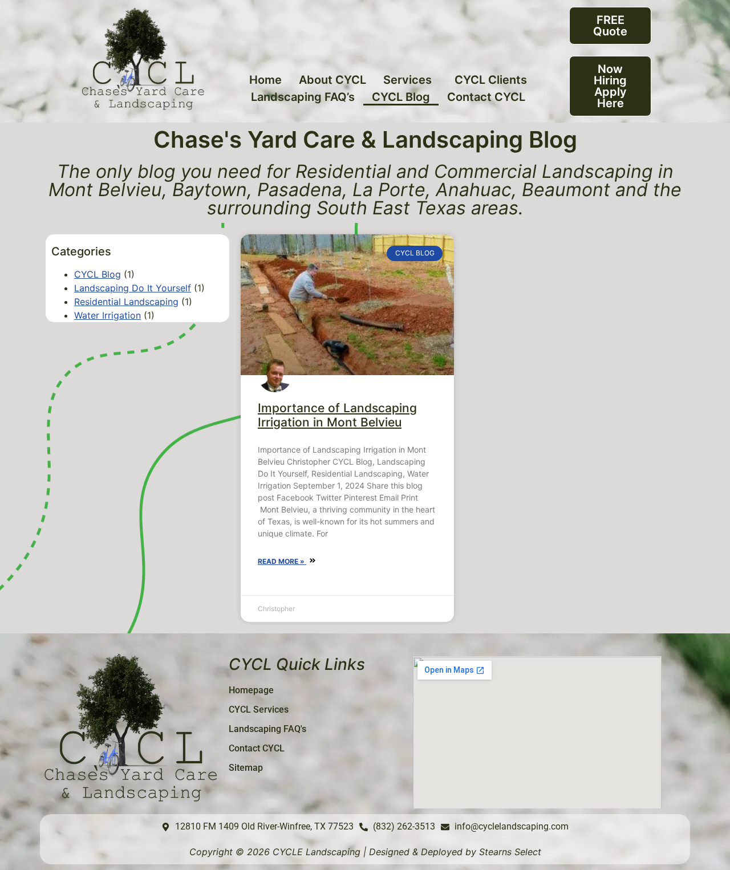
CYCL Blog (401, 97)
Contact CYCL (486, 97)
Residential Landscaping (126, 301)
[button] (410, 79)
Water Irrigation (107, 315)
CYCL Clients (491, 80)
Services (407, 80)
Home (265, 80)
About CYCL (332, 80)
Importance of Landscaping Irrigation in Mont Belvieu (337, 415)
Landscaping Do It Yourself (132, 288)
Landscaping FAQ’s (303, 97)
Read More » (282, 561)
